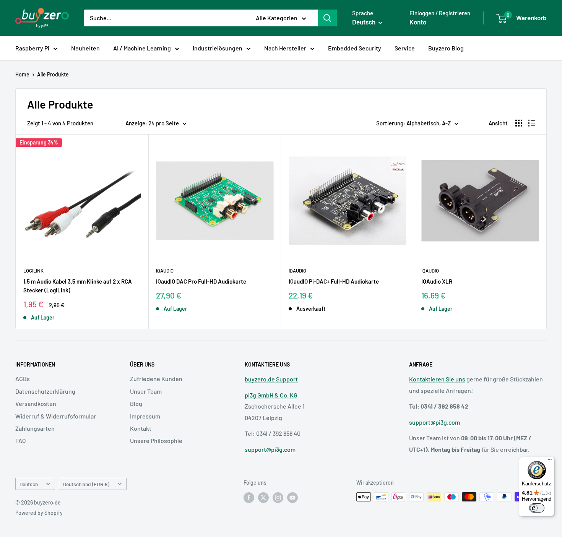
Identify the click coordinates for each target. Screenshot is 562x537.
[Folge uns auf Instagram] (278, 497)
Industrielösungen (217, 48)
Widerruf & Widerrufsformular (55, 416)
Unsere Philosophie (156, 440)
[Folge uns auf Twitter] (263, 497)
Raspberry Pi (32, 48)
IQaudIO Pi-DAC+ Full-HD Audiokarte (334, 281)
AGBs (22, 378)
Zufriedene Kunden (156, 378)
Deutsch (28, 484)
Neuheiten (85, 48)
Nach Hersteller (285, 48)
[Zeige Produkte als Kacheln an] (518, 123)
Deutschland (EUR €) (86, 484)
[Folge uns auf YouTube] (292, 497)
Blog (136, 403)
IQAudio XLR (436, 281)
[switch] (536, 508)
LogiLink (33, 271)
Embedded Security (354, 48)
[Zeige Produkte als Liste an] (531, 123)
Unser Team (146, 391)
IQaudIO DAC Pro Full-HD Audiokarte (201, 281)
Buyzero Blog (446, 48)
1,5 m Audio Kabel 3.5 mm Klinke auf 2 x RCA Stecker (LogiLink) (77, 286)
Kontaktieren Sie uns (437, 379)
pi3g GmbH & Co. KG (271, 395)
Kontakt (140, 428)
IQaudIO (165, 271)
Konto (417, 22)
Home (22, 74)
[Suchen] (327, 18)
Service (405, 48)
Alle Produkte (53, 74)
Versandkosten (35, 403)
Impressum (145, 416)
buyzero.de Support (271, 379)
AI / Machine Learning (142, 48)
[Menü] (549, 461)
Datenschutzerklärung (45, 391)
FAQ (20, 440)
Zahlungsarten (35, 428)
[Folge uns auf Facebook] (249, 497)
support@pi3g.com (270, 449)
